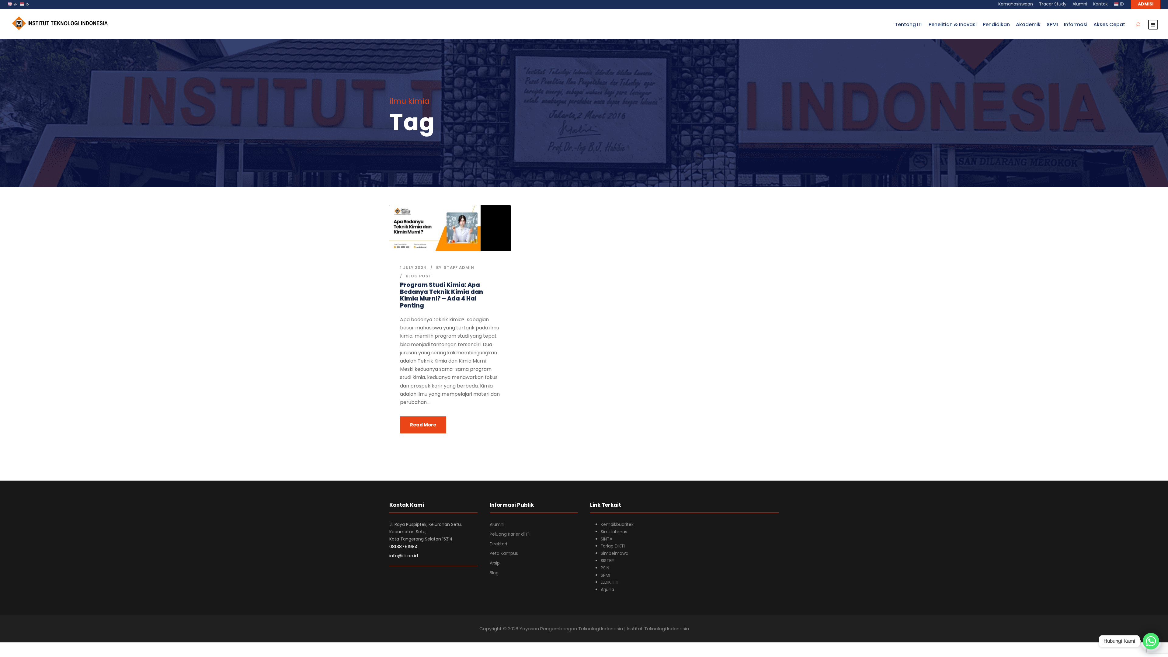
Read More (423, 425)
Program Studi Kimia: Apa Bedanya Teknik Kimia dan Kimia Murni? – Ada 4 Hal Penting (441, 295)
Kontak (1100, 4)
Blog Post (419, 276)
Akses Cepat (1109, 24)
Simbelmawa (614, 553)
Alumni (1079, 4)
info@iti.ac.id (403, 555)
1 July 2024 (413, 267)
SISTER (607, 561)
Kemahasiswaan (1015, 4)
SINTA (606, 539)
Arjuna (607, 589)
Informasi (1075, 24)
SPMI (1052, 24)
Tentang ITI (909, 24)
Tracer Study (1052, 4)
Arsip (495, 563)
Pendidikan (996, 24)
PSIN (605, 568)
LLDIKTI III (609, 582)
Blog (494, 573)
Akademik (1028, 24)
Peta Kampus (504, 553)
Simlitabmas (614, 532)
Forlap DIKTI (613, 546)
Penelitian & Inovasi (953, 24)
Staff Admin (459, 267)
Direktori (498, 544)
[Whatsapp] (1151, 641)
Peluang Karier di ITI (510, 534)
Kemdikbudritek (617, 524)
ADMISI (1145, 4)
